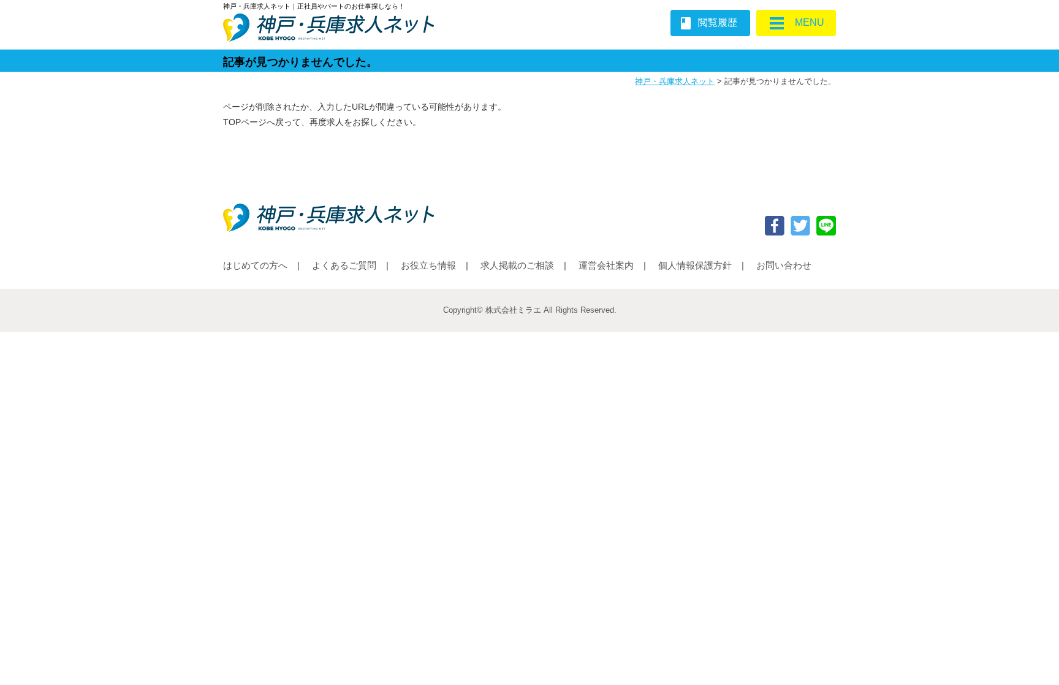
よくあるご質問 (344, 265)
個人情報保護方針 (695, 265)
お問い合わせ (783, 265)
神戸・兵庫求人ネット (675, 81)
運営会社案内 (606, 265)
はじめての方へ (255, 265)
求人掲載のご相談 (517, 265)
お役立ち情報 (428, 265)
